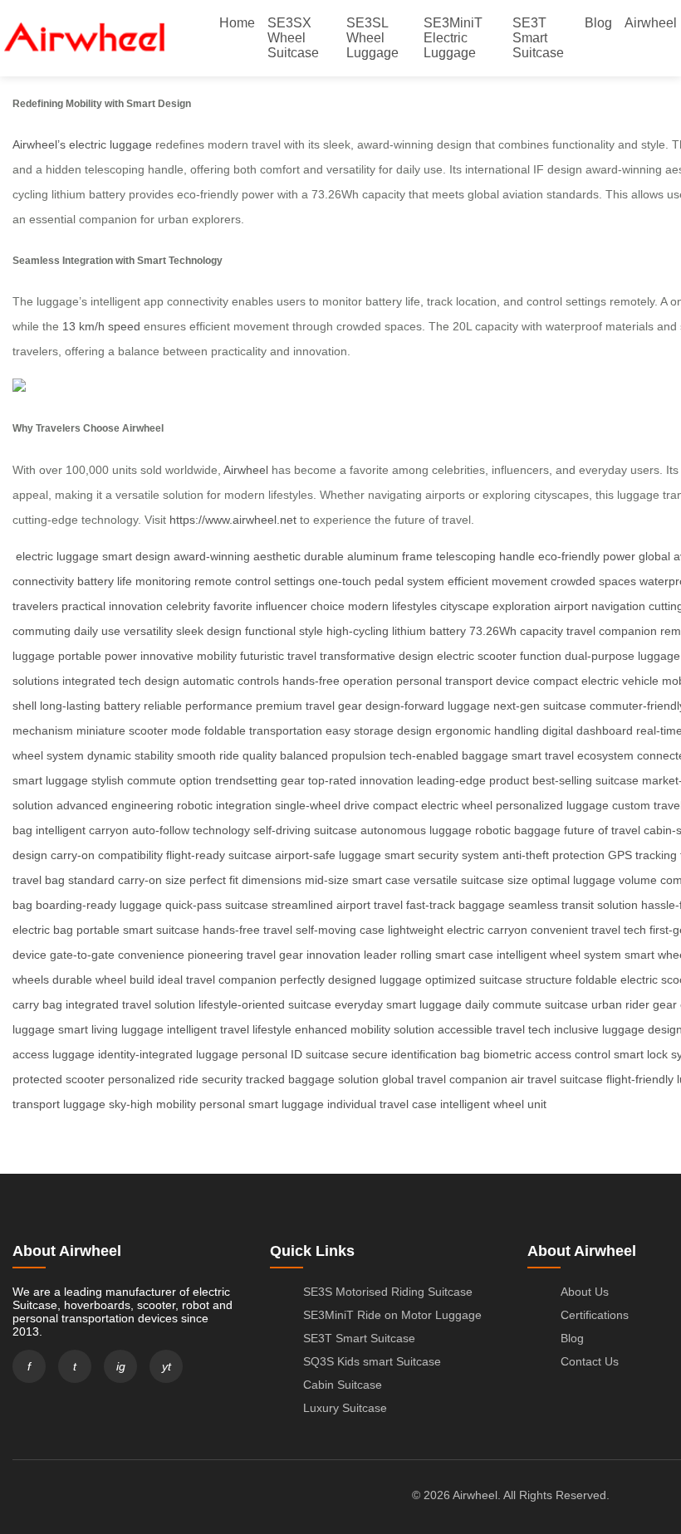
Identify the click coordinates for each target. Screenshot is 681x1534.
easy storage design (379, 730)
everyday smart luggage (398, 1004)
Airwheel (651, 23)
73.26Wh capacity (516, 631)
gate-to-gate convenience (117, 954)
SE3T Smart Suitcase (538, 38)
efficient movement (497, 581)
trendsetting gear (260, 780)
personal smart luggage (261, 1104)
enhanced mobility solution (364, 1029)
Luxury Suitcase (345, 1407)
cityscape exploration (495, 606)
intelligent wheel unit (493, 1104)
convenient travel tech (588, 929)
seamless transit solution (573, 904)
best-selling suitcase (585, 780)
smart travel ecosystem (573, 755)
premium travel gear (309, 705)
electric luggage (57, 556)
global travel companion (444, 1079)
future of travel (602, 830)
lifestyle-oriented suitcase (264, 1004)
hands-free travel (247, 929)
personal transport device (463, 680)
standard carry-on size (127, 880)
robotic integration (224, 805)
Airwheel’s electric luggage (82, 144)
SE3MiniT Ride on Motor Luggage (392, 1314)
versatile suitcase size (471, 880)
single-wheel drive (322, 805)
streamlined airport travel (337, 904)
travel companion (611, 631)
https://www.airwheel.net (232, 519)
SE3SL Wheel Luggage (372, 38)
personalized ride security (175, 1079)
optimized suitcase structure (498, 979)
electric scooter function (499, 655)
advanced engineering (115, 805)
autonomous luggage (416, 830)
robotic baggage (518, 830)
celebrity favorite (209, 606)
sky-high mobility (152, 1104)
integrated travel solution (130, 1004)
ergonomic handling (487, 730)
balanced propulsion (333, 755)
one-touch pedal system (381, 581)
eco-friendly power (586, 556)
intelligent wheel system (559, 954)
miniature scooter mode (138, 730)
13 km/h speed (101, 326)
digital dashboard (587, 730)
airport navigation (599, 606)
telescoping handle (485, 556)
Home (237, 23)
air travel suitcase (557, 1079)
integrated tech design (120, 680)
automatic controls (231, 680)
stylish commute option (151, 780)
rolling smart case (446, 954)
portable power (97, 655)
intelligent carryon (82, 830)
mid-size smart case (357, 880)
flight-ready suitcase (219, 855)
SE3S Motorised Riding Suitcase (388, 1291)
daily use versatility (123, 631)
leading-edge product (473, 780)
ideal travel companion (217, 979)
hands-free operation (337, 680)
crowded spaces (593, 581)
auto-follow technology (191, 830)
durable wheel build (103, 979)
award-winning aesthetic (237, 556)
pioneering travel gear (245, 954)
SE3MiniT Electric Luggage (453, 38)
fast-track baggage (455, 904)
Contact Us (590, 1361)
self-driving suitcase (305, 830)
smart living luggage (111, 1029)
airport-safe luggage (328, 855)
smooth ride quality (227, 755)
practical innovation (112, 606)
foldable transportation (263, 730)
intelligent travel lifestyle (229, 1029)
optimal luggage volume (594, 880)
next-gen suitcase (539, 705)
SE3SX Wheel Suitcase (293, 38)
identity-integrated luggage (168, 1054)
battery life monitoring (134, 581)
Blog (598, 23)
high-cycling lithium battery (396, 631)
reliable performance (198, 705)
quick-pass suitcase (216, 904)
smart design (136, 556)
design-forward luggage (427, 705)
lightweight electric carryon (457, 929)
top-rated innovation (361, 780)
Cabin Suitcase (342, 1384)
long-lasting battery (90, 705)
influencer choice (300, 606)
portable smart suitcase (137, 929)
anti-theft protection (553, 855)
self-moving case (340, 929)
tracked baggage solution (312, 1079)
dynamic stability (130, 755)
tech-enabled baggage (448, 755)
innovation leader (351, 954)
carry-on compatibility (107, 855)
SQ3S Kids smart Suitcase (372, 1361)
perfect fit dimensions (245, 880)
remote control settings (254, 581)
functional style (284, 631)
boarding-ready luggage (99, 904)
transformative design (377, 655)
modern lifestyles (392, 606)
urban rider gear (634, 1004)
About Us (585, 1291)
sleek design (209, 631)
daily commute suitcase (526, 1004)
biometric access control (546, 1054)
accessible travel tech (494, 1029)
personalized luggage (552, 805)
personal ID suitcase (295, 1054)
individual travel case (382, 1104)
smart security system (442, 855)
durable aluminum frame (368, 556)
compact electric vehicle (596, 680)
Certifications (595, 1314)
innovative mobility (188, 655)
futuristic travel (278, 655)
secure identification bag (416, 1054)
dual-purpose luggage (622, 655)
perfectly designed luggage (351, 979)
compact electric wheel (432, 805)
